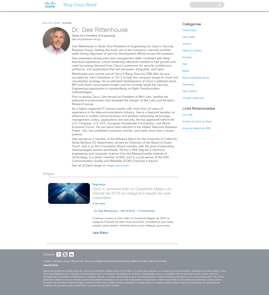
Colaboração (189, 30)
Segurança (98, 184)
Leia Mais (99, 232)
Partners (187, 57)
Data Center (188, 37)
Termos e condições (94, 261)
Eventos (186, 44)
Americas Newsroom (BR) (196, 128)
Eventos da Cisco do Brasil (197, 121)
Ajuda (66, 261)
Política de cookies (139, 261)
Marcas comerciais (158, 261)
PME (184, 64)
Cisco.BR (187, 115)
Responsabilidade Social (195, 78)
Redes (185, 71)
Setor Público (189, 91)
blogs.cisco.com (118, 165)
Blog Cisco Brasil (51, 23)
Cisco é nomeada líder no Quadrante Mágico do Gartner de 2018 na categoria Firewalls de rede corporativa (131, 193)
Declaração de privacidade (117, 261)
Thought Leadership (193, 98)
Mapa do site (77, 261)
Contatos (47, 261)
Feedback (57, 261)
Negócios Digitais (192, 51)
